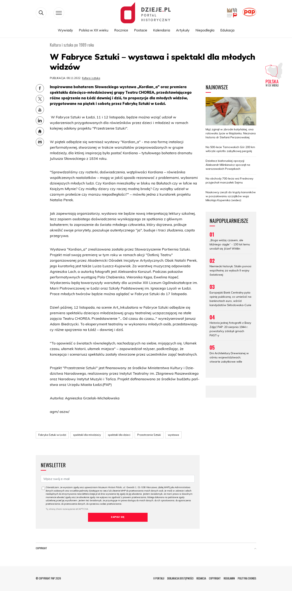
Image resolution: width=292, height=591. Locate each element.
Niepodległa (204, 30)
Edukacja (227, 30)
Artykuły (183, 30)
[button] (255, 549)
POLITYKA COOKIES (247, 578)
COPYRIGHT (215, 578)
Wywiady (65, 30)
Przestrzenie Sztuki (149, 434)
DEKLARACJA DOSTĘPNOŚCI (180, 578)
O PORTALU (158, 578)
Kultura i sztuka (91, 78)
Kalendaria (161, 30)
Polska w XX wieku (93, 30)
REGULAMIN (229, 578)
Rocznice (121, 30)
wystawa (173, 434)
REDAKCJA (201, 578)
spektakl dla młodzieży (87, 434)
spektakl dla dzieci (119, 434)
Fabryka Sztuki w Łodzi (52, 434)
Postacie (140, 30)
